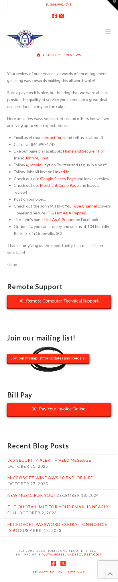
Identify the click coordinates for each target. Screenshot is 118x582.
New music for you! (31, 495)
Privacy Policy (48, 572)
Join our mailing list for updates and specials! (48, 358)
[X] (62, 15)
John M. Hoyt (37, 157)
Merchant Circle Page (59, 185)
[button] (108, 31)
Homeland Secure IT (81, 151)
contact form (53, 137)
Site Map (76, 572)
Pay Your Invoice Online (61, 408)
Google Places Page (58, 178)
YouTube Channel (81, 205)
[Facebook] (55, 15)
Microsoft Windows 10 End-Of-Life (50, 477)
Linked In (61, 171)
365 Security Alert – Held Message (49, 460)
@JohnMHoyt (38, 164)
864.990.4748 (61, 4)
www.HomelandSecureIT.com (72, 554)
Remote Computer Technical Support (62, 300)
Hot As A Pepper (70, 212)
